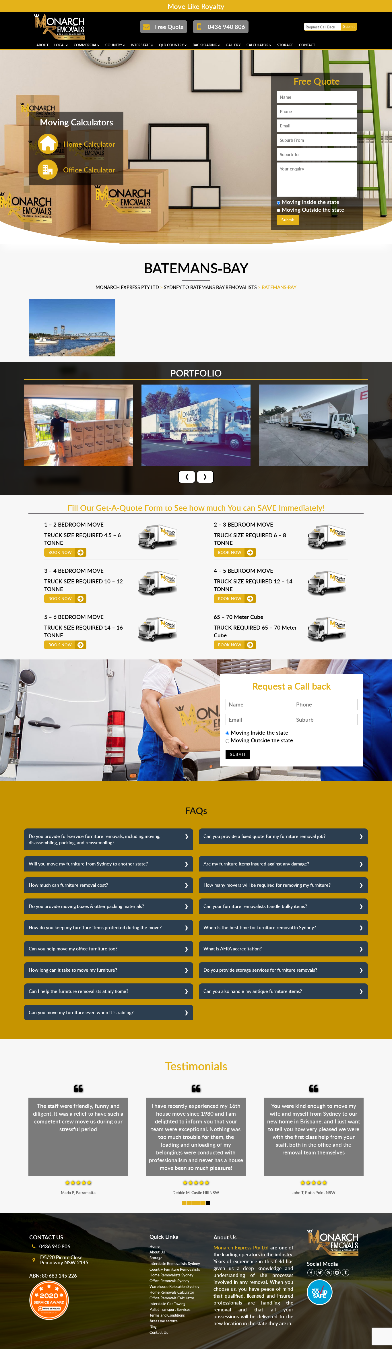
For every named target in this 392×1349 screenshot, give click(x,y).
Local (59, 44)
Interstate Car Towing (167, 1303)
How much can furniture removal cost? (68, 885)
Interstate (140, 44)
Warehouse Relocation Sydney (174, 1286)
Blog (153, 1326)
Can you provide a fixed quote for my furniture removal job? (264, 836)
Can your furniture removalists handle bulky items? (255, 906)
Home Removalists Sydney (171, 1275)
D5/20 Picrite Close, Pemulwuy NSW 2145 (64, 1260)
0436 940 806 (54, 1246)
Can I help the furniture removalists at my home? (78, 991)
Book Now (60, 552)
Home (155, 1246)
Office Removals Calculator (172, 1298)
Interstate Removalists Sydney (175, 1263)
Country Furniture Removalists (175, 1269)
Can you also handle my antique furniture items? (252, 991)
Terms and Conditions (167, 1315)
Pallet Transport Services (170, 1309)
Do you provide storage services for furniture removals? (260, 970)
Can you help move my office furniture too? (73, 949)
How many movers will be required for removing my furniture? (267, 885)
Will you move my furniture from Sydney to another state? (88, 864)
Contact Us (159, 1332)
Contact (307, 44)
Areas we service (164, 1320)
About (42, 44)
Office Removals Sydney (169, 1280)
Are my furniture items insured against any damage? (256, 864)
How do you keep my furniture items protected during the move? (95, 927)
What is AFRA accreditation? (232, 949)
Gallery (233, 44)
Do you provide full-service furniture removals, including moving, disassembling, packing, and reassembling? (94, 839)
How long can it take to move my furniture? (73, 970)
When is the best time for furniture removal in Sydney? (259, 927)
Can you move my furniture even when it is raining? (81, 1012)
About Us (157, 1252)
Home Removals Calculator (172, 1292)
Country (113, 44)
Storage (285, 44)
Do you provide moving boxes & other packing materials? (86, 906)
